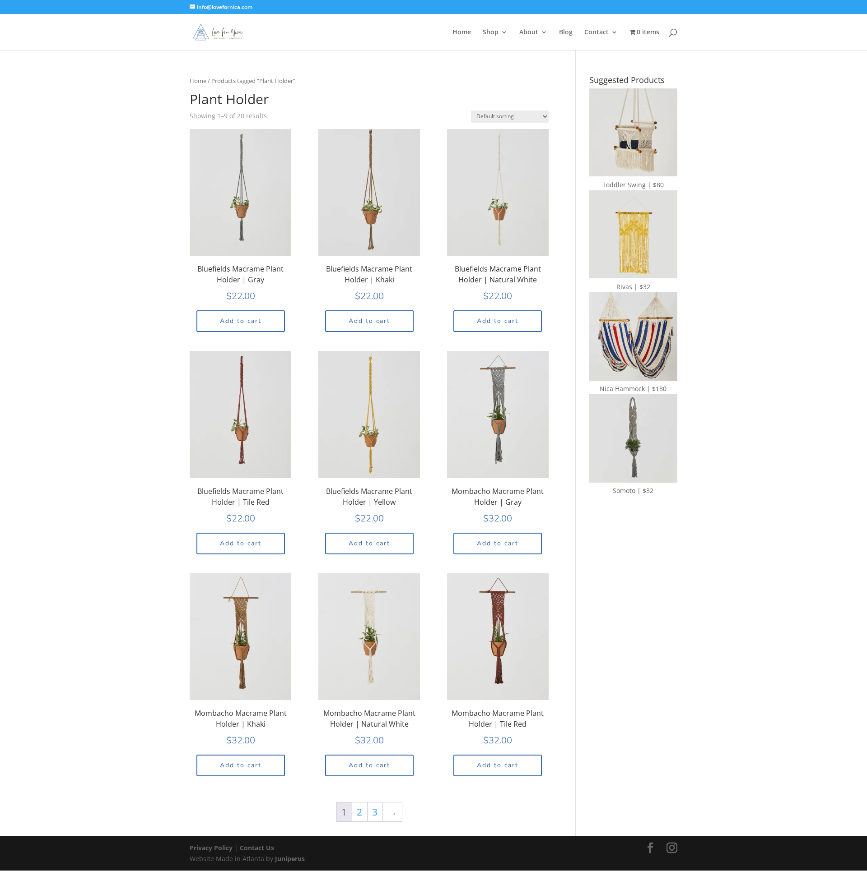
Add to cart (240, 321)
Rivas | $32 (633, 286)
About (528, 32)
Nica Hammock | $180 (633, 388)
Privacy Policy (212, 847)
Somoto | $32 (633, 490)
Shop (491, 32)
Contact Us (257, 847)
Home (461, 32)
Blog (566, 32)
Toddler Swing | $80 (633, 184)
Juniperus (290, 858)
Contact (596, 32)
